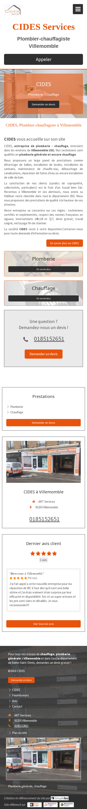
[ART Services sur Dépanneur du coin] (51, 804)
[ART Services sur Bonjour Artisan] (34, 804)
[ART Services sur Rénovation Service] (66, 804)
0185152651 (49, 338)
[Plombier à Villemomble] (43, 759)
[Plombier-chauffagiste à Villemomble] (43, 462)
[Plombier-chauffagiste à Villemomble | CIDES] (13, 10)
